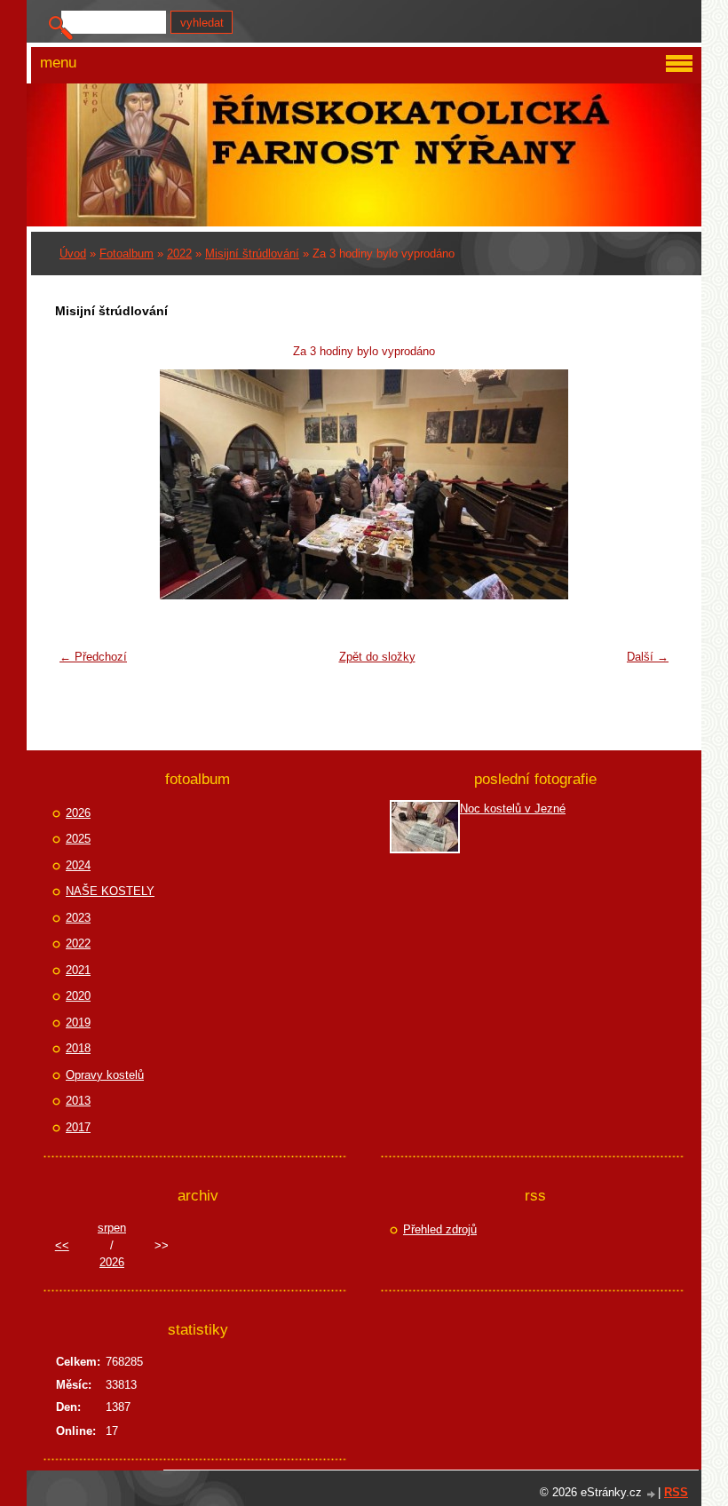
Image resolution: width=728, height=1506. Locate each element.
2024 (78, 865)
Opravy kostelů (105, 1075)
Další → (648, 656)
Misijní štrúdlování (252, 253)
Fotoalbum (126, 253)
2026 (78, 813)
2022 (179, 253)
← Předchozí (93, 656)
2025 (78, 838)
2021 (78, 970)
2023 (78, 917)
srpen (112, 1227)
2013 (78, 1100)
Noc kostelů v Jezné (513, 808)
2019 (78, 1022)
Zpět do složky (377, 656)
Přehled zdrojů (440, 1229)
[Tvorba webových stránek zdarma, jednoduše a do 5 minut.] (651, 1494)
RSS (676, 1492)
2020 (78, 996)
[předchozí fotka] (79, 484)
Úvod (72, 253)
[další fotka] (649, 484)
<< (62, 1245)
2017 (78, 1127)
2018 (78, 1048)
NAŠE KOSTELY (110, 891)
